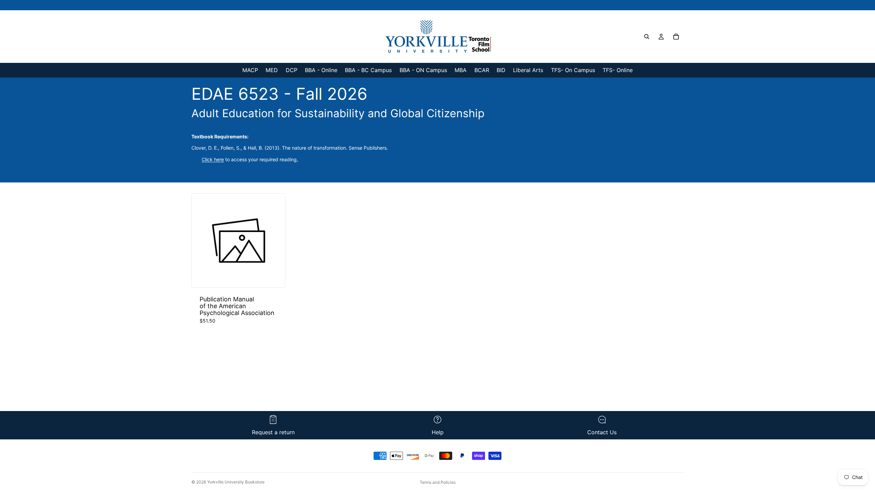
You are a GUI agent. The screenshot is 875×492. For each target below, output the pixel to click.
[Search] (646, 36)
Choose (280, 276)
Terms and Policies (438, 482)
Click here (213, 159)
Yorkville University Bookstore (236, 481)
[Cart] (676, 36)
